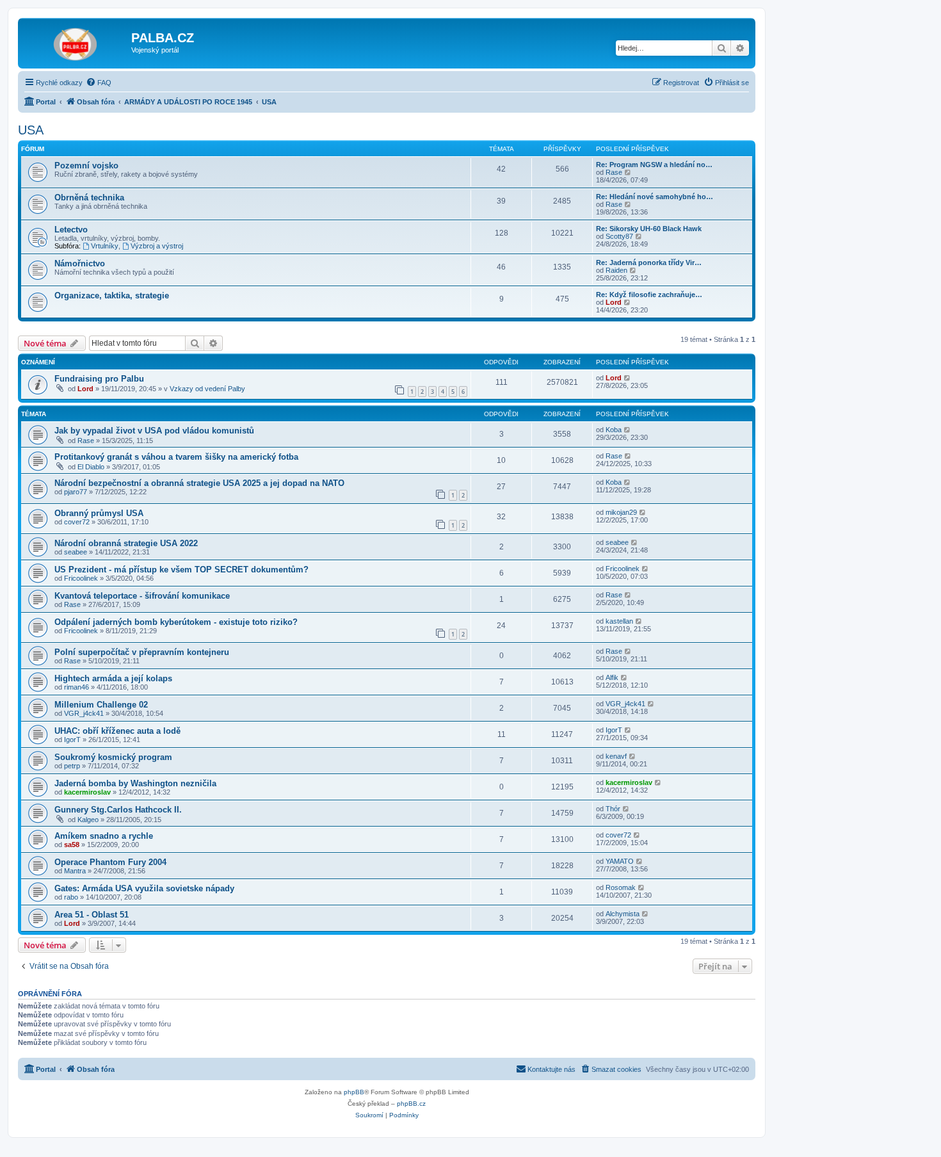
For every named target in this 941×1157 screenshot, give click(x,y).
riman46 (76, 687)
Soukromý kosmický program (113, 757)
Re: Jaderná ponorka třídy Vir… (649, 262)
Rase (614, 172)
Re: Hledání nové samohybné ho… (654, 196)
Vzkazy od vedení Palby (207, 388)
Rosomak (621, 887)
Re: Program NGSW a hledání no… (654, 164)
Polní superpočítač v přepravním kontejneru (141, 652)
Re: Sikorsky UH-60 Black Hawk (649, 228)
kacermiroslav (87, 792)
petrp (72, 766)
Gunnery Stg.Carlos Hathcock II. (118, 809)
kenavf (616, 756)
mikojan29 (621, 512)
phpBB (354, 1092)
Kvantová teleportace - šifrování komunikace (142, 596)
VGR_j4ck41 (84, 713)
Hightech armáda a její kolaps (113, 678)
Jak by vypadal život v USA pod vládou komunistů (154, 430)
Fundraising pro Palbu (99, 379)
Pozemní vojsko (86, 165)
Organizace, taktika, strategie (111, 295)
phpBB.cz (411, 1103)
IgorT (72, 739)
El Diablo (90, 467)
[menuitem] (98, 82)
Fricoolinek (81, 578)
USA (31, 130)
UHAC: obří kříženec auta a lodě (117, 731)
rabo (71, 897)
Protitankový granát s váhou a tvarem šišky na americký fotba (176, 457)
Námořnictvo (79, 263)
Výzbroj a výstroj (157, 246)
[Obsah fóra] (76, 41)
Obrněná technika (89, 197)
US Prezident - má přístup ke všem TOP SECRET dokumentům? (181, 569)
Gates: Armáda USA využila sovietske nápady (144, 888)
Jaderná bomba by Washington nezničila (135, 783)
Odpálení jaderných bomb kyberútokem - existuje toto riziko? (176, 622)
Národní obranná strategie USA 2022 (126, 543)
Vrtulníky (104, 246)
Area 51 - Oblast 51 (91, 914)
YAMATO (620, 861)
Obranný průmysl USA (98, 513)
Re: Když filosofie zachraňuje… (649, 294)
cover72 (77, 522)
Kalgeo (88, 819)
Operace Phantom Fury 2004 (110, 862)
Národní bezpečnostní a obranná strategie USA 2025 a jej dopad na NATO (199, 483)
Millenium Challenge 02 (101, 704)
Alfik (612, 677)
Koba (614, 429)
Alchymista (622, 914)
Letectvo (71, 229)
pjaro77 (75, 492)
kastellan (619, 621)
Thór (613, 809)
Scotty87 (619, 236)
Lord (614, 302)
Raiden (616, 270)
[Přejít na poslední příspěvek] (627, 378)
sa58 (71, 844)
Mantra (75, 871)
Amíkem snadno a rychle (103, 836)
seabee (75, 552)
